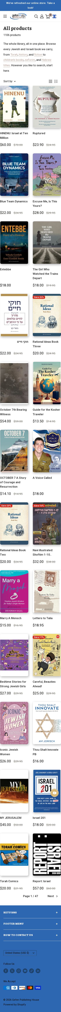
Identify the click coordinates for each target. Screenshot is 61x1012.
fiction (38, 55)
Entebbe (5, 269)
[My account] (42, 16)
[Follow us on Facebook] (5, 970)
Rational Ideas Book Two (13, 552)
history (23, 55)
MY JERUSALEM (10, 818)
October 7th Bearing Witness (13, 412)
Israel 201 (39, 818)
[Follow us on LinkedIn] (38, 970)
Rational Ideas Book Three (45, 344)
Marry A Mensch (10, 618)
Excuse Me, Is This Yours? (45, 203)
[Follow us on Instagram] (18, 970)
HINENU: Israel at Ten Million (14, 135)
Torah (14, 55)
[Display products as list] (56, 81)
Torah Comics (9, 881)
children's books (13, 60)
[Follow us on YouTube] (25, 970)
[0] (48, 16)
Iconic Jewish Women (9, 752)
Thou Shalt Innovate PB (45, 752)
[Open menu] (5, 16)
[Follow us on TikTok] (31, 970)
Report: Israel (41, 881)
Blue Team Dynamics (14, 201)
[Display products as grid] (50, 81)
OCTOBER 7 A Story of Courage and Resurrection (13, 482)
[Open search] (36, 16)
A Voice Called (42, 478)
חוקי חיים (22, 342)
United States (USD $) (17, 953)
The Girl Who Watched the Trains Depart (45, 273)
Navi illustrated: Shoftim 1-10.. (43, 552)
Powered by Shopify (14, 1004)
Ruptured (39, 133)
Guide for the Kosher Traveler (46, 412)
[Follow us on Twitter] (12, 970)
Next (51, 896)
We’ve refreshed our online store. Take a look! (30, 5)
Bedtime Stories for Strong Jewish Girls (13, 684)
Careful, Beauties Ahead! (44, 684)
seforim (30, 60)
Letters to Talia (43, 618)
